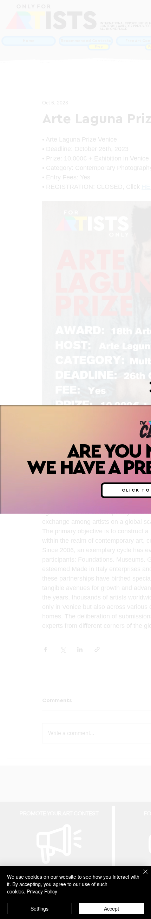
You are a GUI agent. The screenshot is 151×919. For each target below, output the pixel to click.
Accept (111, 908)
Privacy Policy (42, 891)
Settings (39, 908)
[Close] (141, 875)
